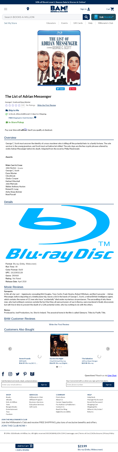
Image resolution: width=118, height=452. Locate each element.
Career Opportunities (64, 402)
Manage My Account (95, 400)
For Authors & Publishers (65, 404)
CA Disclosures (96, 433)
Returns (90, 412)
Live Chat (112, 375)
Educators (51, 23)
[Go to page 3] (61, 366)
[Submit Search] (86, 17)
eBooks (9, 400)
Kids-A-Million (11, 402)
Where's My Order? (95, 409)
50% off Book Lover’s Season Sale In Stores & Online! (60, 2)
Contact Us (60, 407)
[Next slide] (108, 349)
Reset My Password (94, 402)
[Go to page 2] (59, 366)
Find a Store (60, 397)
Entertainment (11, 409)
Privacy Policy (109, 433)
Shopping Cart (92, 404)
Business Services (36, 402)
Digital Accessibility (63, 412)
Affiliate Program (35, 400)
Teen (8, 404)
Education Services (36, 404)
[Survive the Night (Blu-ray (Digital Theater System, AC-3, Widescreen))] (59, 344)
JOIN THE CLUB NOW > (14, 425)
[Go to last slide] (10, 349)
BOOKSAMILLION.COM (55, 433)
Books (8, 397)
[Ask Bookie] (103, 17)
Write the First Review (46, 105)
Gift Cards (78, 23)
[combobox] (47, 17)
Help (90, 23)
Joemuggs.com (72, 433)
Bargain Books (11, 407)
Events (64, 23)
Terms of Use (84, 433)
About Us (59, 400)
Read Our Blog (61, 409)
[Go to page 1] (57, 367)
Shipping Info (92, 407)
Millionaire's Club (105, 23)
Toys (8, 412)
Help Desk (91, 397)
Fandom (9, 414)
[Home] (59, 9)
